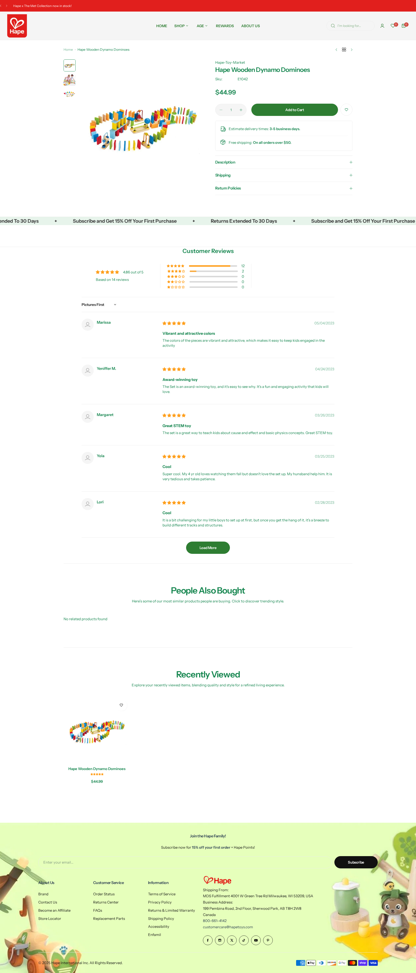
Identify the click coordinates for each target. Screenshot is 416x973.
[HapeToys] (17, 26)
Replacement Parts (109, 918)
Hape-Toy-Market (230, 62)
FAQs (97, 910)
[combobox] (350, 26)
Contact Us (47, 902)
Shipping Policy (161, 918)
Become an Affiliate (54, 910)
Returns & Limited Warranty (171, 910)
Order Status (104, 894)
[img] (174, 323)
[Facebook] (208, 940)
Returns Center (106, 902)
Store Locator (49, 918)
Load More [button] (208, 547)
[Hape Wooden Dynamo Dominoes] (97, 729)
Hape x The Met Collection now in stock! (42, 6)
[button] (0, 5)
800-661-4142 (215, 920)
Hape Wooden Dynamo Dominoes (96, 768)
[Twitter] (232, 940)
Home (68, 49)
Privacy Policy (160, 902)
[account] (382, 25)
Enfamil (154, 934)
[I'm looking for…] (333, 26)
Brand (43, 894)
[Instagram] (220, 940)
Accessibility (158, 926)
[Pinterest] (268, 940)
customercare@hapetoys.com (228, 927)
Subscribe (356, 862)
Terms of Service (162, 894)
